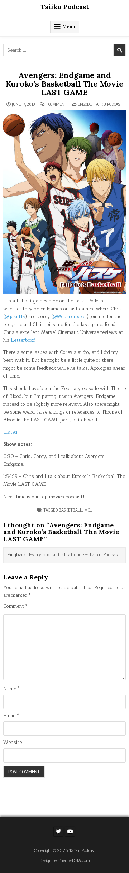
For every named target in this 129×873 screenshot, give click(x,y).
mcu (88, 510)
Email (11, 716)
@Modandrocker (70, 317)
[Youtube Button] (70, 831)
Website (12, 742)
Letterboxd (23, 340)
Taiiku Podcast (64, 7)
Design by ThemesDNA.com (64, 860)
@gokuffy (15, 317)
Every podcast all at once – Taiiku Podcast (74, 555)
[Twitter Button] (58, 831)
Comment (15, 606)
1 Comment (56, 104)
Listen (10, 432)
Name (11, 689)
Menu (69, 27)
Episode (85, 104)
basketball (70, 510)
